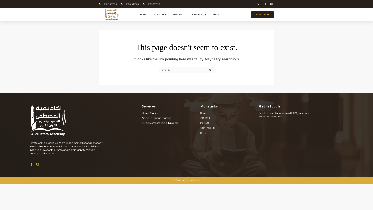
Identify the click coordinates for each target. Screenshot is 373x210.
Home (143, 14)
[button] (258, 4)
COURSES (160, 14)
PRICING (178, 14)
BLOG (216, 14)
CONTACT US (198, 14)
